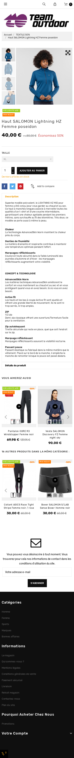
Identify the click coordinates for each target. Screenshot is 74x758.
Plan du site (8, 705)
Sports (5, 624)
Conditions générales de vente (19, 673)
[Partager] (4, 186)
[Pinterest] (20, 186)
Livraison (7, 686)
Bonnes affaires (11, 636)
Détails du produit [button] (15, 365)
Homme (6, 611)
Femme (6, 618)
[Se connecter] (55, 4)
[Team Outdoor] (37, 20)
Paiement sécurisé (12, 680)
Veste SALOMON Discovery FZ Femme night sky (55, 434)
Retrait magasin (11, 692)
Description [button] (12, 196)
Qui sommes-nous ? (13, 661)
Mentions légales (11, 667)
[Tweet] (12, 186)
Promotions (8, 723)
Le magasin (8, 655)
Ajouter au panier (32, 170)
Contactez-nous (11, 698)
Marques (7, 630)
